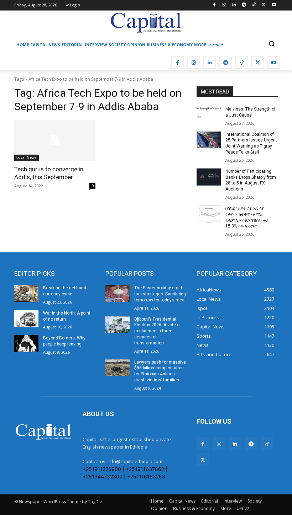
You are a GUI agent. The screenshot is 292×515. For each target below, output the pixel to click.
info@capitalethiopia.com (135, 461)
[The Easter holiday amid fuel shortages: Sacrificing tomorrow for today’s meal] (117, 293)
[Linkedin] (234, 5)
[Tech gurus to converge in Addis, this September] (54, 140)
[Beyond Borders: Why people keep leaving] (26, 343)
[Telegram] (244, 5)
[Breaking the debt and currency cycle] (26, 293)
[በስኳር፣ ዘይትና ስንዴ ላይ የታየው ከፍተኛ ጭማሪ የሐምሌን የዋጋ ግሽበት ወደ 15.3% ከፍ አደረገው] (209, 213)
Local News (26, 157)
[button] (271, 44)
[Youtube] (274, 5)
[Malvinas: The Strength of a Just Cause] (209, 114)
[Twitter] (264, 5)
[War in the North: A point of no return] (26, 318)
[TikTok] (254, 5)
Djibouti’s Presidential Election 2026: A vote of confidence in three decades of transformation (157, 331)
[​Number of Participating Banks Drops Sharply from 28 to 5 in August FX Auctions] (209, 177)
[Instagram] (224, 5)
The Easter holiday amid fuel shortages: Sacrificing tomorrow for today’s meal (160, 293)
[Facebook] (214, 5)
